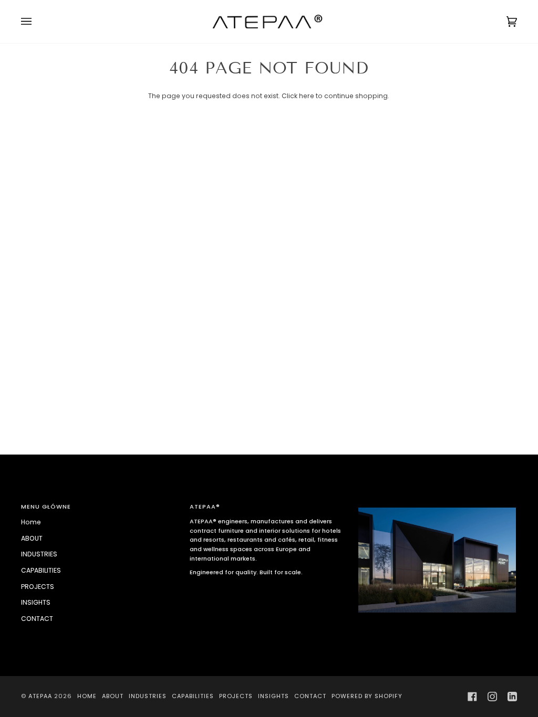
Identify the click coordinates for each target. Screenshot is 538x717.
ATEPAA (40, 696)
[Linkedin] (512, 696)
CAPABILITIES (41, 570)
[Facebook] (472, 696)
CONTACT (37, 618)
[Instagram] (492, 696)
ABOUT (32, 538)
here (306, 95)
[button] (437, 505)
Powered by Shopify (367, 696)
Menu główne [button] (46, 506)
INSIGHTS (35, 602)
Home (31, 522)
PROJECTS (37, 586)
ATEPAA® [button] (205, 506)
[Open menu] (37, 21)
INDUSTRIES (39, 554)
